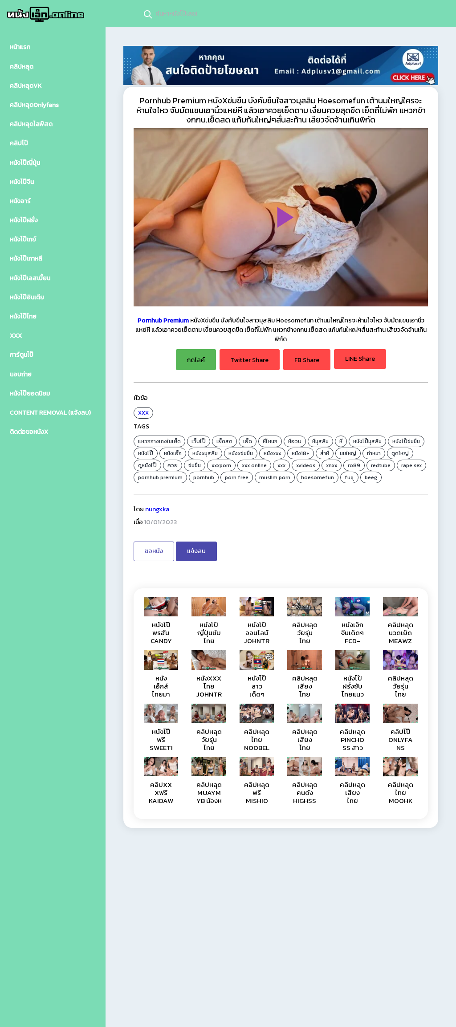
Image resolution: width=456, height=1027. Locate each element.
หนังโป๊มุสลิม (367, 441)
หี (340, 441)
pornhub (203, 477)
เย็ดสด (224, 441)
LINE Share (360, 358)
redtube (381, 465)
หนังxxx (272, 453)
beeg (371, 477)
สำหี (324, 453)
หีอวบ (294, 441)
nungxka (157, 509)
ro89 (354, 465)
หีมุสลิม (320, 441)
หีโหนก (270, 441)
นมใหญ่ (348, 453)
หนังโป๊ (145, 453)
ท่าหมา (374, 453)
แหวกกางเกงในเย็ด (159, 441)
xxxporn (221, 465)
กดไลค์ (196, 360)
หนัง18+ (300, 453)
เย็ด (247, 441)
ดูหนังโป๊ (147, 465)
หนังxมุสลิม (205, 453)
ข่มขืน (194, 465)
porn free (236, 477)
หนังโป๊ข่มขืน (406, 441)
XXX (143, 413)
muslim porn (274, 477)
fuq (349, 477)
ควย (172, 465)
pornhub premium (160, 477)
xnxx (331, 465)
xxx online (254, 465)
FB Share (306, 360)
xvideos (305, 465)
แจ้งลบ (196, 551)
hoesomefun (317, 477)
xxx (281, 465)
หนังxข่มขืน (240, 453)
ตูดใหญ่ (400, 453)
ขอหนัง (154, 551)
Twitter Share (250, 360)
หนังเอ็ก (173, 453)
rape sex (411, 465)
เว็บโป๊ (198, 441)
